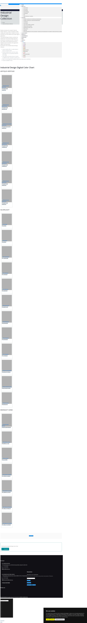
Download (6, 549)
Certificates (31, 535)
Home (3, 22)
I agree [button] (48, 619)
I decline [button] (52, 619)
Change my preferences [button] (60, 619)
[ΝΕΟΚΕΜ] (0, 2)
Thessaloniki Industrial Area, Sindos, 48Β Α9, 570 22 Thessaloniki (14, 575)
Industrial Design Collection (7, 23)
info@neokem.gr (6, 569)
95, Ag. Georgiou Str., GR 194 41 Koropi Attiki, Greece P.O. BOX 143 (14, 564)
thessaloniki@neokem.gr (8, 580)
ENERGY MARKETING (24, 597)
